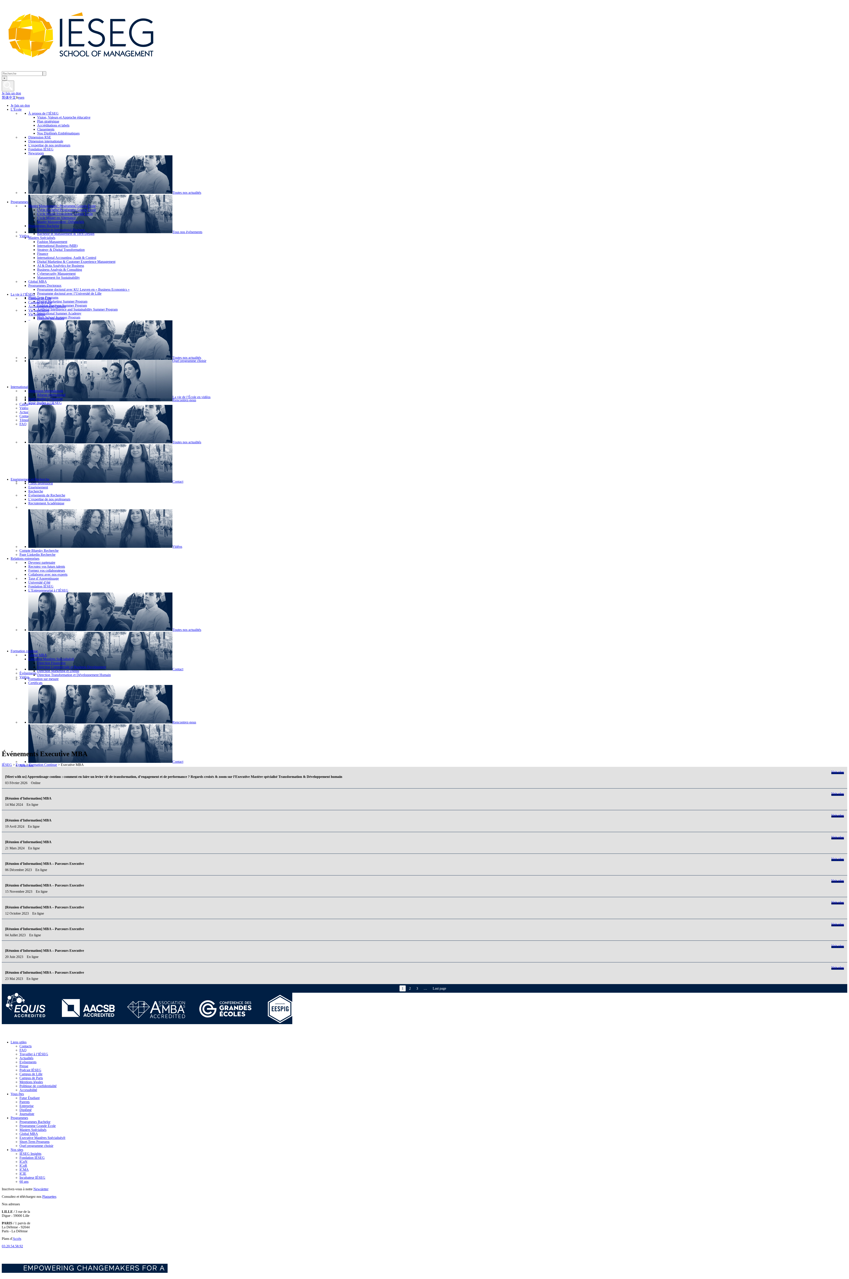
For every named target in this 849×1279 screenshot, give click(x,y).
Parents (24, 1102)
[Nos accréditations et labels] (147, 1023)
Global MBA (28, 1134)
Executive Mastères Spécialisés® (42, 1138)
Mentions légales (31, 1082)
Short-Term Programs (34, 1142)
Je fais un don (11, 93)
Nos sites (17, 1150)
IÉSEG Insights (30, 1154)
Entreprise (26, 1106)
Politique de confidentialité (38, 1086)
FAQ (23, 1050)
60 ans (24, 1181)
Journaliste (26, 1114)
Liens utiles (19, 1042)
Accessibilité (28, 1090)
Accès (17, 1239)
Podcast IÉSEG (30, 1070)
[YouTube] (36, 1035)
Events (20, 765)
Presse (23, 1066)
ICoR (23, 1165)
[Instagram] (26, 1035)
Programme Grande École (37, 1126)
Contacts (25, 1046)
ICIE (22, 1173)
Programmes (19, 1118)
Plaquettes (49, 1196)
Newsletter (40, 1189)
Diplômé (25, 1110)
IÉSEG (7, 765)
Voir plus (837, 772)
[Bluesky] (16, 1035)
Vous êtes (17, 1094)
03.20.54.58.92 (12, 1246)
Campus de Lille (30, 1074)
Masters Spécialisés (32, 1130)
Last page (439, 988)
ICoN (23, 1162)
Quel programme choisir (36, 1146)
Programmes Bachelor (34, 1122)
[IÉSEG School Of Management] (92, 69)
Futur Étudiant (29, 1098)
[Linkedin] (46, 1035)
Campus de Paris (31, 1078)
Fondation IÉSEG (32, 1158)
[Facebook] (6, 1035)
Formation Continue (43, 765)
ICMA (24, 1169)
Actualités (26, 1058)
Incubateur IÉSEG (32, 1177)
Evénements (27, 1062)
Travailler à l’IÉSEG (33, 1054)
